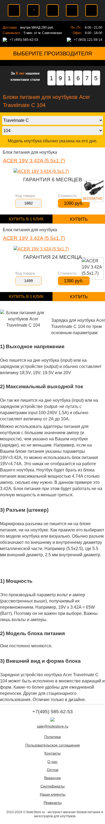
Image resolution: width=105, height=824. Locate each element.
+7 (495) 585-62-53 (24, 40)
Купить (79, 219)
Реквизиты (53, 803)
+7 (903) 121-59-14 (88, 40)
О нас (52, 762)
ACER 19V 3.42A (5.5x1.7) (34, 160)
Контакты (52, 753)
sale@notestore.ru (52, 726)
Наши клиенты (52, 794)
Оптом (52, 770)
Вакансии (52, 778)
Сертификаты (52, 786)
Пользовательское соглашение (52, 745)
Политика (52, 737)
